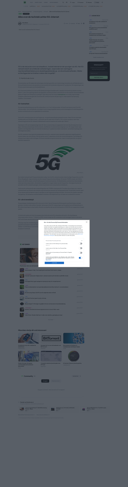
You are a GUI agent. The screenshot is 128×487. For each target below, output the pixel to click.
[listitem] (64, 240)
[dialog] (64, 243)
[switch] (80, 243)
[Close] (87, 222)
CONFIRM (54, 262)
